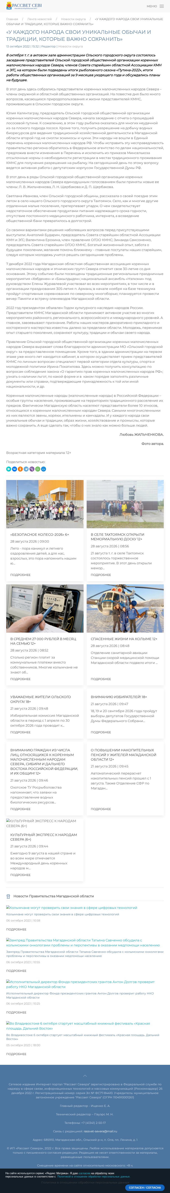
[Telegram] (26, 469)
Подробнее (20, 575)
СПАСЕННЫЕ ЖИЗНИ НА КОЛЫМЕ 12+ (124, 639)
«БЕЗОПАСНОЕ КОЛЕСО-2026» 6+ (39, 535)
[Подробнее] (71, 908)
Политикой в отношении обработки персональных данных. (94, 1176)
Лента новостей (39, 19)
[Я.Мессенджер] (8, 469)
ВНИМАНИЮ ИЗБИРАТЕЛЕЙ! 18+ (119, 697)
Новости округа (73, 19)
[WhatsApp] (37, 469)
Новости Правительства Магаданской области (53, 896)
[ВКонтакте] (14, 469)
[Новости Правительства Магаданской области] (8, 896)
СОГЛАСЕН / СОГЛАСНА (145, 1187)
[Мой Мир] (43, 469)
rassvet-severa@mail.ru (100, 1131)
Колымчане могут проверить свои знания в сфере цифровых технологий (62, 914)
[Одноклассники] (20, 469)
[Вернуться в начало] (23, 6)
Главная (12, 19)
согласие (84, 1173)
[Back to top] (85, 1076)
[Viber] (31, 469)
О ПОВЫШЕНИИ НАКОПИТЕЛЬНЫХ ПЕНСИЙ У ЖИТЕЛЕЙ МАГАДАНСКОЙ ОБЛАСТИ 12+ (123, 754)
